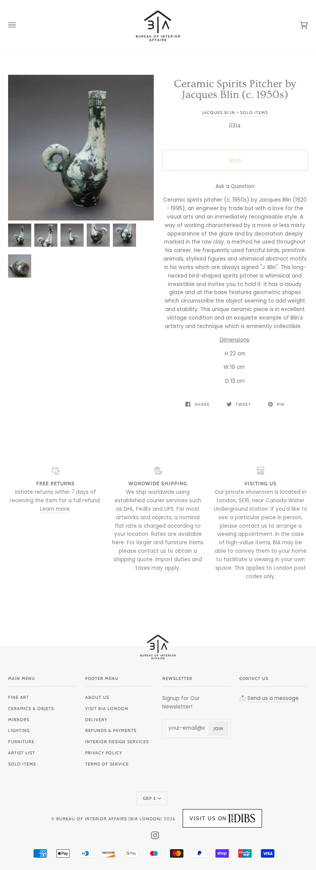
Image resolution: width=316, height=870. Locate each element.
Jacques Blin (218, 112)
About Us (97, 697)
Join (218, 728)
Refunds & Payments (110, 730)
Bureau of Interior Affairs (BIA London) (109, 818)
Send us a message (273, 698)
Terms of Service (107, 764)
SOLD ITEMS (22, 764)
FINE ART (18, 697)
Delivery (96, 719)
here (118, 542)
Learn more (55, 509)
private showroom (249, 492)
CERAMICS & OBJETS (31, 708)
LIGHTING (19, 730)
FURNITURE (21, 741)
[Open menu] (19, 25)
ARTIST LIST (21, 753)
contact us (152, 551)
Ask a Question (234, 186)
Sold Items (254, 112)
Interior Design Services (117, 741)
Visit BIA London (106, 708)
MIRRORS (18, 719)
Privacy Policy (103, 753)
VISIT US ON (208, 818)
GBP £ (149, 798)
